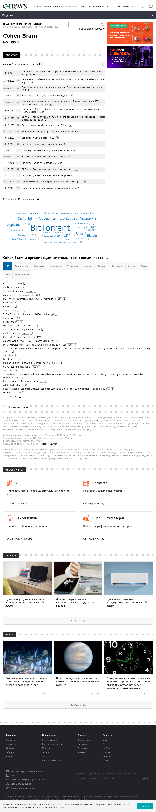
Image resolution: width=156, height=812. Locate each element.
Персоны (102, 266)
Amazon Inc (79, 223)
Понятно (144, 806)
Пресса (143, 266)
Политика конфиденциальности (27, 779)
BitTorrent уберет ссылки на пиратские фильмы (47, 175)
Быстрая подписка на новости (26, 771)
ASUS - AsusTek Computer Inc (18, 329)
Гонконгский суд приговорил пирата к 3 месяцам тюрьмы (52, 181)
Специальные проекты (54, 744)
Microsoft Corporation (14, 325)
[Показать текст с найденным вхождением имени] (41, 64)
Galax (80, 238)
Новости (10, 739)
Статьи (131, 266)
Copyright (26, 218)
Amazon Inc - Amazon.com (16, 295)
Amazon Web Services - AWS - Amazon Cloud (26, 340)
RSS (12, 775)
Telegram (107, 756)
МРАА (91, 223)
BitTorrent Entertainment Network (74, 213)
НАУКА (101, 6)
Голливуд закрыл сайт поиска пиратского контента (49, 187)
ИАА (8, 274)
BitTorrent (50, 227)
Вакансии (83, 748)
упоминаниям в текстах (25, 64)
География (117, 266)
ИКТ (7, 266)
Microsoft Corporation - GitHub (19, 337)
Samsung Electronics (13, 291)
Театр (91, 229)
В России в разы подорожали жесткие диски (45, 95)
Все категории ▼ (92, 28)
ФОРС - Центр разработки (16, 366)
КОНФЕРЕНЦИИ (71, 6)
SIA (26, 224)
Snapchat (8, 370)
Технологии (73, 266)
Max (105, 739)
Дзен (105, 760)
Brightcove (8, 321)
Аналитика (58, 6)
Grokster (45, 233)
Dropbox (7, 359)
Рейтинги (11, 748)
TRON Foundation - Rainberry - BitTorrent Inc (26, 314)
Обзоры (10, 752)
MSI (92, 226)
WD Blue (32, 239)
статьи (136, 420)
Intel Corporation (12, 333)
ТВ (107, 6)
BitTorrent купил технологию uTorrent (42, 162)
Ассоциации (56, 266)
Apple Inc (13, 225)
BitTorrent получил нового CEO (38, 137)
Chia (80, 233)
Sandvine (8, 396)
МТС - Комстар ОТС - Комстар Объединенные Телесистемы (34, 344)
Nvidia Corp (9, 392)
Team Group (56, 233)
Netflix (68, 239)
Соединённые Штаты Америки (67, 218)
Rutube (106, 752)
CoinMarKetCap (16, 238)
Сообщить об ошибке (21, 783)
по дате (7, 64)
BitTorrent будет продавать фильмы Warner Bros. (48, 169)
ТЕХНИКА (93, 6)
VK (104, 744)
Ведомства (39, 266)
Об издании (84, 739)
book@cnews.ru (49, 443)
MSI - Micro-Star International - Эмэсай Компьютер (29, 298)
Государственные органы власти (61, 241)
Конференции (49, 739)
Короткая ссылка (19, 407)
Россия (80, 227)
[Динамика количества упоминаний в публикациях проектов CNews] (103, 64)
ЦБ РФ (68, 235)
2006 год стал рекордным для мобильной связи (47, 150)
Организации (21, 266)
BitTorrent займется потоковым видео (42, 144)
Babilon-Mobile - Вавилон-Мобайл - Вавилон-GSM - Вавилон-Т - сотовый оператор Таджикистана (54, 388)
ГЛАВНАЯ (38, 6)
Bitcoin (92, 235)
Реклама (82, 744)
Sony (5, 355)
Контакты (83, 752)
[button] (141, 6)
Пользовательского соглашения (48, 807)
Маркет (46, 748)
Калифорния (14, 230)
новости (97, 420)
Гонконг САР (50, 236)
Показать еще (78, 620)
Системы (88, 266)
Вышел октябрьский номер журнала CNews (45, 125)
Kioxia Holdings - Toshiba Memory (20, 381)
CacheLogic (9, 317)
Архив (9, 756)
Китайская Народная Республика (33, 212)
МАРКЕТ (84, 6)
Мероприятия (22, 274)
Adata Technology (12, 384)
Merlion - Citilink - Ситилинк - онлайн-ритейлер (28, 362)
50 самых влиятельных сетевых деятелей (44, 156)
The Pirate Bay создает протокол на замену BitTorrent (50, 131)
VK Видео (107, 748)
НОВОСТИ (47, 6)
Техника (46, 752)
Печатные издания (52, 760)
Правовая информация (22, 787)
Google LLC (26, 235)
